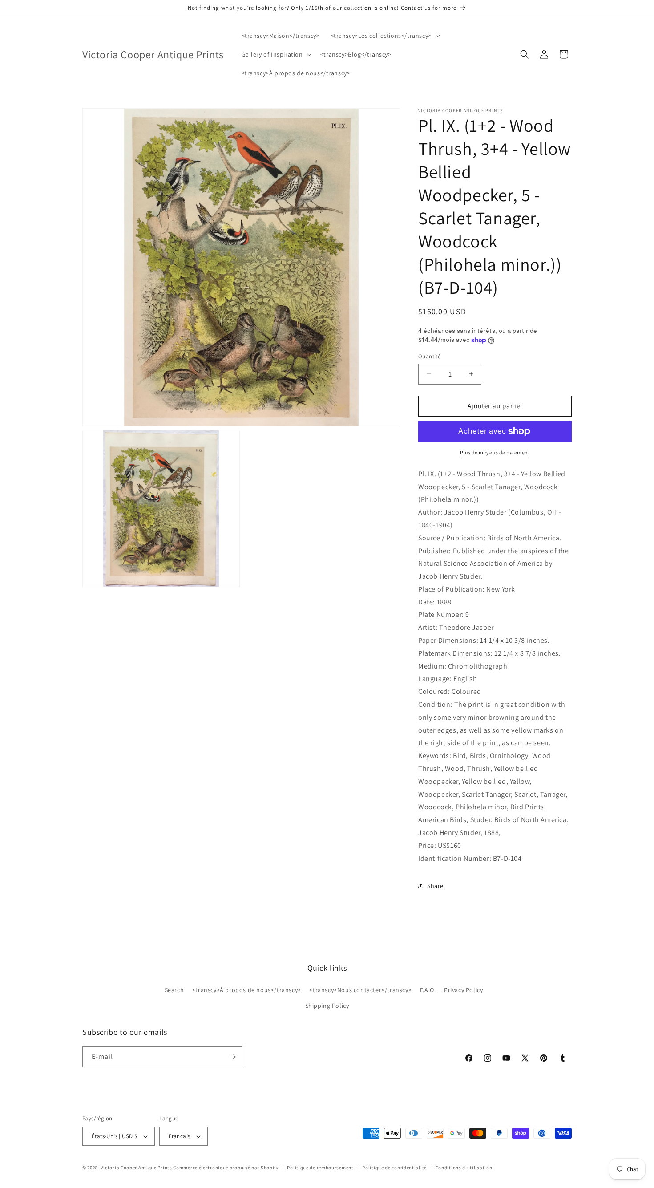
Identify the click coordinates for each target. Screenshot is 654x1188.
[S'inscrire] (232, 1056)
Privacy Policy (463, 990)
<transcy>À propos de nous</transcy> (246, 990)
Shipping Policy (327, 1005)
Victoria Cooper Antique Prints (136, 1167)
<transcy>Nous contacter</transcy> (360, 990)
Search (174, 990)
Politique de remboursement (320, 1167)
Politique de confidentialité (394, 1167)
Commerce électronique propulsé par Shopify (225, 1167)
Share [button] (435, 886)
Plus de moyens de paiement (495, 452)
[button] (384, 35)
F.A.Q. (428, 990)
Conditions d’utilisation (464, 1167)
